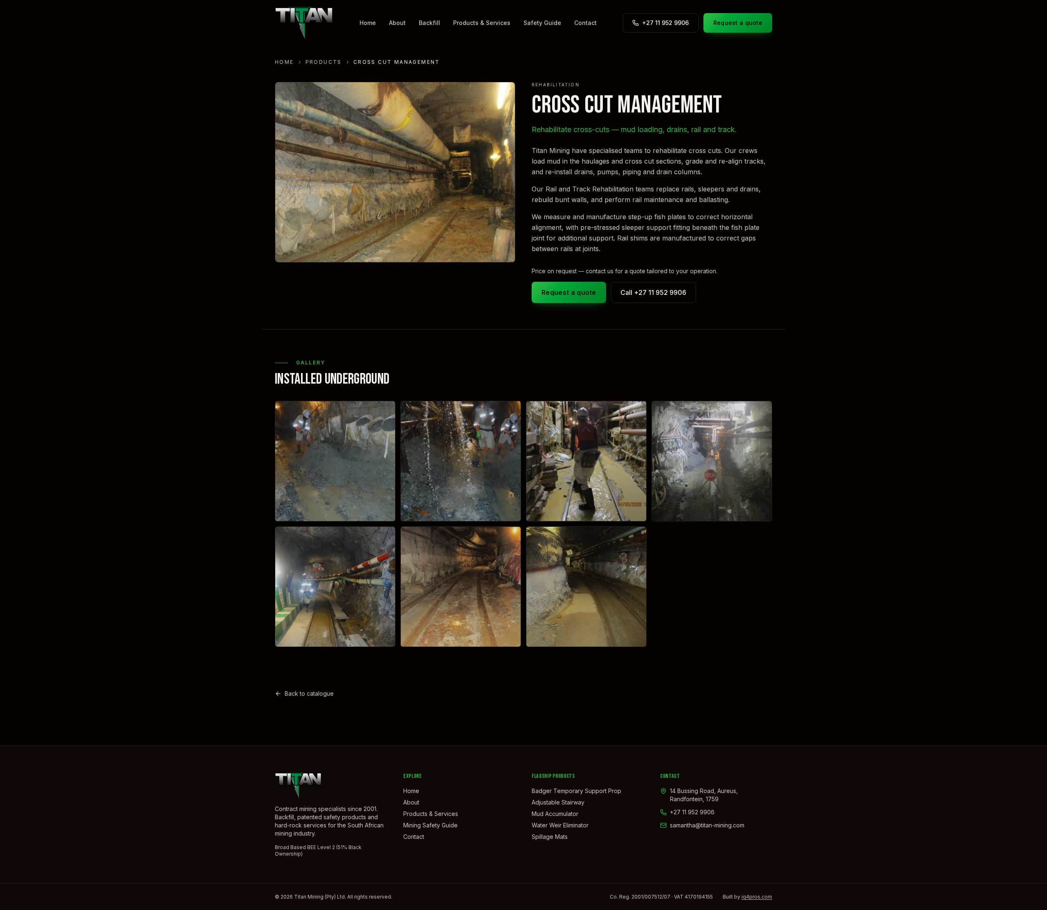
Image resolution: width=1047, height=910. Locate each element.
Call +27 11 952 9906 (653, 292)
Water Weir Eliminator (560, 825)
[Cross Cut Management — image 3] (586, 461)
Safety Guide (542, 22)
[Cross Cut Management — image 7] (586, 586)
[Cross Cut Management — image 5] (335, 586)
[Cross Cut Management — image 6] (460, 586)
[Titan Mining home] (304, 23)
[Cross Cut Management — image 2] (460, 461)
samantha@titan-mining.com (707, 825)
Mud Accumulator (555, 813)
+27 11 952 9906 (665, 22)
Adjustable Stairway (558, 802)
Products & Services (481, 22)
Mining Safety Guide (430, 825)
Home (367, 22)
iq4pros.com (756, 897)
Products (324, 62)
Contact (585, 22)
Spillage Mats (550, 836)
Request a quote (737, 22)
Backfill (429, 22)
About (397, 22)
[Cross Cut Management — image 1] (335, 461)
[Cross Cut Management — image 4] (712, 461)
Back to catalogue (309, 693)
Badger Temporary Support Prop (576, 790)
